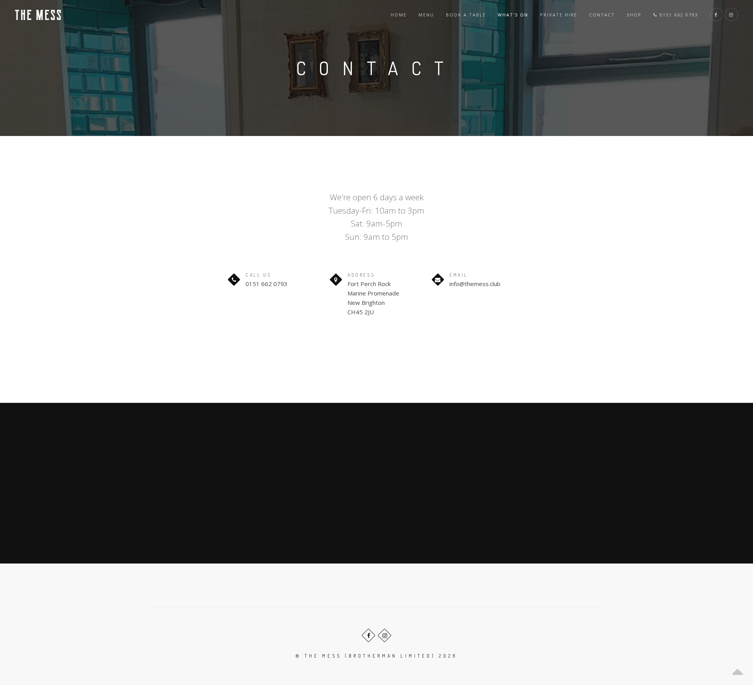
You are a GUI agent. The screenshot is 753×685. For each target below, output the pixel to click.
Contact (602, 15)
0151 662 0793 (678, 15)
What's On (513, 15)
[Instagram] (384, 635)
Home (399, 15)
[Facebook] (368, 635)
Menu (426, 15)
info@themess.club (474, 284)
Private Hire (558, 15)
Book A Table (466, 15)
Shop (634, 15)
